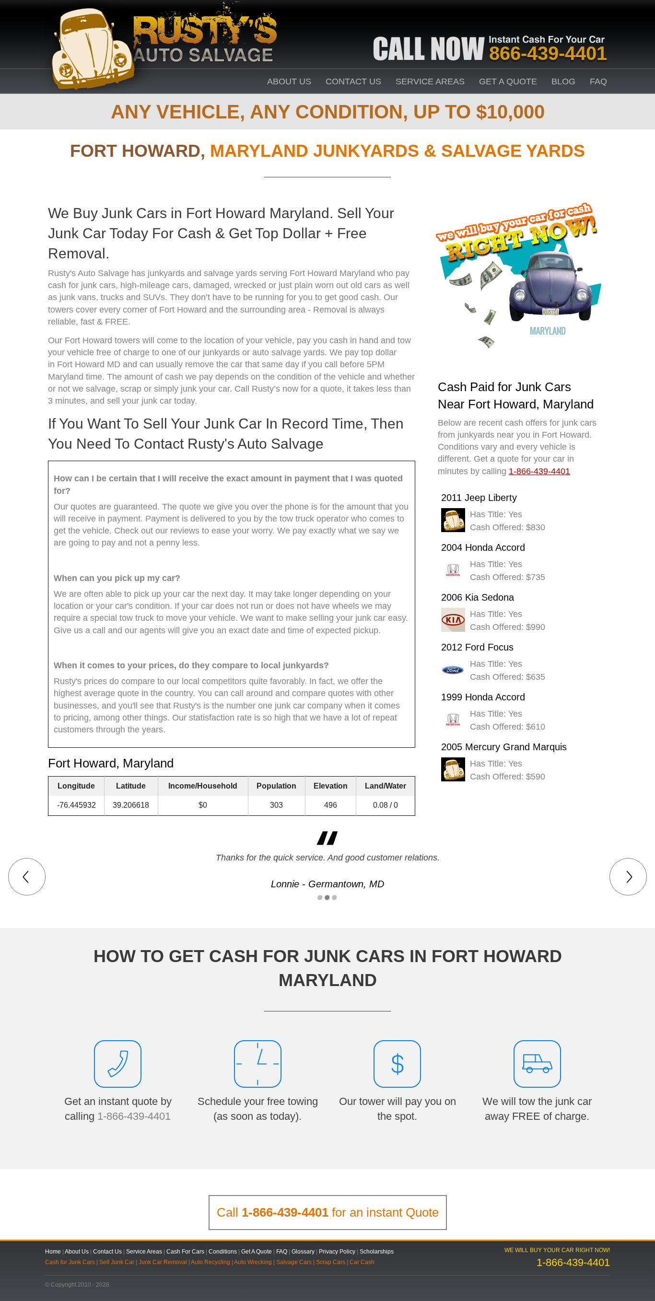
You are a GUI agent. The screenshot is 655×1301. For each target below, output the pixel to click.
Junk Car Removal (163, 1262)
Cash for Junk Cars (70, 1262)
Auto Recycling (210, 1262)
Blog (563, 81)
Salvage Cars (294, 1262)
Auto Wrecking (253, 1262)
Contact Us (353, 81)
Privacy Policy (337, 1251)
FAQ (598, 81)
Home (53, 1251)
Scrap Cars (330, 1262)
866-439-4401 (548, 53)
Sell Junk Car (116, 1262)
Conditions (223, 1251)
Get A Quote (508, 81)
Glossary (303, 1251)
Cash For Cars (185, 1251)
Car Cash (362, 1262)
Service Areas (430, 81)
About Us (289, 81)
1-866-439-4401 (134, 1116)
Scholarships (377, 1251)
